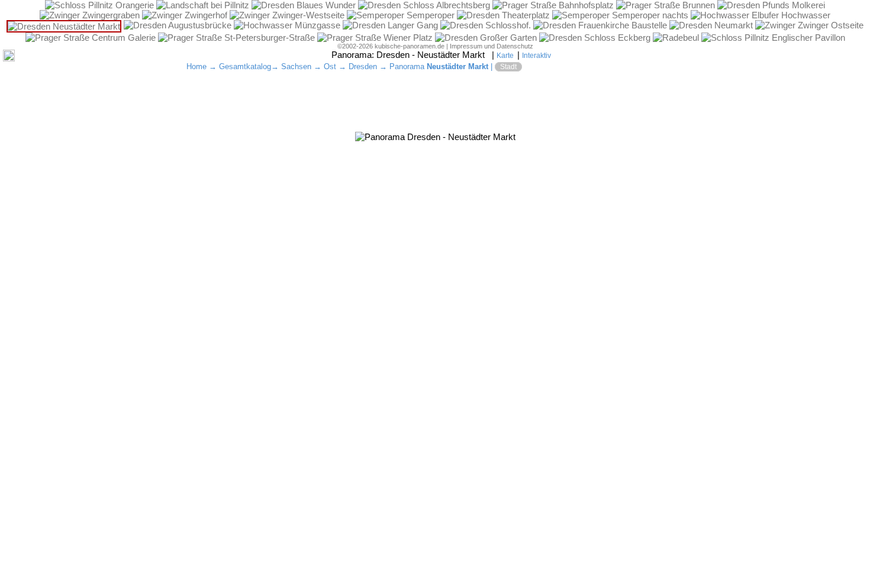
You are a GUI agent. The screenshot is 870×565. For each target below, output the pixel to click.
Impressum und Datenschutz (491, 46)
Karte (505, 55)
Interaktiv (536, 55)
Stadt (508, 67)
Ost (330, 66)
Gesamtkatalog (245, 66)
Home (196, 66)
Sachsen (296, 66)
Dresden (363, 66)
